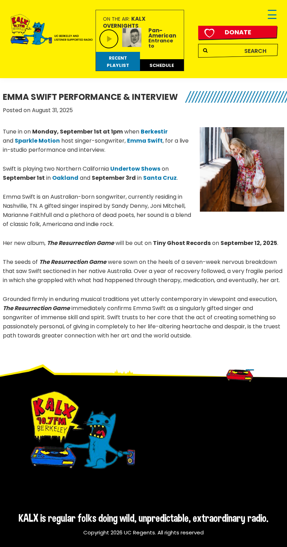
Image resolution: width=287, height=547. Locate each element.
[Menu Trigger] (272, 15)
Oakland (65, 178)
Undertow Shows (135, 169)
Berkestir (154, 132)
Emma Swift (145, 141)
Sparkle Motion (37, 141)
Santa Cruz (160, 178)
